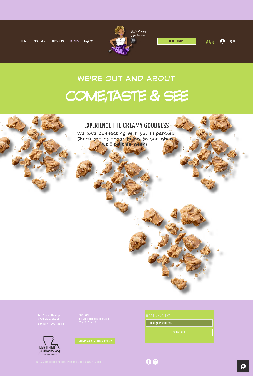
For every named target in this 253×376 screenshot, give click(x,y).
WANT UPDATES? (158, 315)
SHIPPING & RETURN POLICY (96, 341)
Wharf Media (94, 362)
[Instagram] (155, 362)
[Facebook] (148, 362)
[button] (211, 41)
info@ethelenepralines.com (94, 318)
